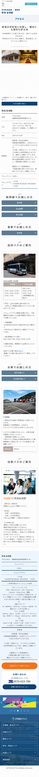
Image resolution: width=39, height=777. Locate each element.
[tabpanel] (19, 703)
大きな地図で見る (19, 103)
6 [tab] (27, 710)
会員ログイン (30, 4)
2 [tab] (14, 710)
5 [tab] (24, 710)
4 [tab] (21, 710)
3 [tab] (18, 710)
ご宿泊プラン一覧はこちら (19, 666)
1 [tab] (11, 710)
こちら (10, 506)
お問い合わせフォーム (19, 687)
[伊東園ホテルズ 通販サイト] (19, 703)
